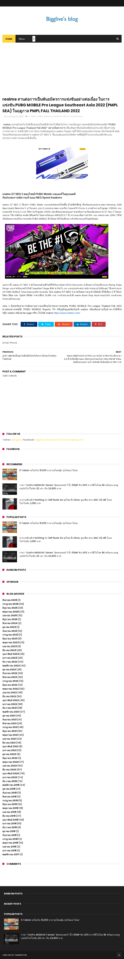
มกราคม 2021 (9, 750)
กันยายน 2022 (9, 673)
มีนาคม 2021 (9, 742)
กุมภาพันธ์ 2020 (10, 773)
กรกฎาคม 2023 (10, 634)
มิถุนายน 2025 (9, 619)
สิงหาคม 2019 (9, 796)
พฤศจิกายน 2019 (10, 785)
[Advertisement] (62, 67)
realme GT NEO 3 (61, 116)
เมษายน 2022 (9, 692)
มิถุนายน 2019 (9, 804)
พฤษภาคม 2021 (10, 735)
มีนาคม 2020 (9, 769)
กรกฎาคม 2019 (10, 800)
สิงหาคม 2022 (9, 677)
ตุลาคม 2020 (9, 754)
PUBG (40, 116)
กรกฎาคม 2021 (10, 727)
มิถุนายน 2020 (10, 758)
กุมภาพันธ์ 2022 (10, 700)
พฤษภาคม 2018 (10, 842)
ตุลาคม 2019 (8, 788)
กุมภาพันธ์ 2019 (10, 819)
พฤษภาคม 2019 (10, 808)
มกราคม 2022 (9, 704)
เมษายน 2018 (9, 846)
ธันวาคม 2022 (9, 661)
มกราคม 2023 (9, 657)
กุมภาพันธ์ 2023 (10, 654)
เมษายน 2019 (9, 812)
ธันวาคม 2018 (9, 827)
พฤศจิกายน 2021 (10, 711)
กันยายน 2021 (9, 719)
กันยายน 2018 (9, 835)
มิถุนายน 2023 (9, 638)
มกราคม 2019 (9, 823)
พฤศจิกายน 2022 (11, 665)
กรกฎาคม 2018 (10, 839)
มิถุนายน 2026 (9, 607)
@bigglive (16, 439)
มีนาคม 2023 (9, 650)
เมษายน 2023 (9, 646)
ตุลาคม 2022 (9, 669)
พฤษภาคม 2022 (10, 688)
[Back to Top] (119, 955)
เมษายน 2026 (9, 615)
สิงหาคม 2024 (9, 623)
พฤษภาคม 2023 (10, 642)
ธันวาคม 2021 (9, 707)
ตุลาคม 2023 (9, 627)
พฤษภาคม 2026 (10, 611)
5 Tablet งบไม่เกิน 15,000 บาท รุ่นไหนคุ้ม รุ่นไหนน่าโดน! (48, 470)
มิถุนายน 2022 (9, 685)
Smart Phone (76, 116)
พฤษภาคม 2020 (10, 762)
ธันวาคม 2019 (9, 781)
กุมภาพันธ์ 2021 (10, 746)
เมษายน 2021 (9, 738)
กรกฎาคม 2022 (10, 681)
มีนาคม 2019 (9, 815)
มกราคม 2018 (9, 850)
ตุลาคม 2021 (8, 715)
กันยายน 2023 (9, 631)
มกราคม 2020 (9, 777)
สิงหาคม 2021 (9, 723)
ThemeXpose (21, 955)
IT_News (32, 116)
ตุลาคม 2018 (8, 831)
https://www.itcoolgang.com (67, 439)
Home (9, 39)
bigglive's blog (43, 439)
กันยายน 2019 (9, 792)
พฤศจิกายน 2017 (10, 854)
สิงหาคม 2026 (9, 600)
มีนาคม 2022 (9, 696)
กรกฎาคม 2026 (10, 604)
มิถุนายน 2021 (9, 731)
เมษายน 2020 (9, 765)
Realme (48, 116)
